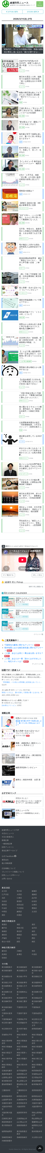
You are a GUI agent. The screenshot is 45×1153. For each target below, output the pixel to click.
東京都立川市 (7, 982)
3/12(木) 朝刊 (32, 12)
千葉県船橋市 (7, 1019)
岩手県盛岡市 (22, 1070)
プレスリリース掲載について (13, 872)
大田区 (19, 894)
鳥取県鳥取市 (7, 1122)
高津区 (4, 954)
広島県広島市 (7, 1118)
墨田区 (4, 905)
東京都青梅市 (37, 967)
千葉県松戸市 (22, 1019)
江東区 (19, 898)
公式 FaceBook (8, 856)
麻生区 (4, 951)
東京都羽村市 (37, 986)
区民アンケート (8, 847)
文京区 (34, 911)
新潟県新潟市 (7, 1081)
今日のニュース (8, 833)
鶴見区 (34, 935)
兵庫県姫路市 (37, 1100)
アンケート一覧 (37, 664)
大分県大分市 (37, 1137)
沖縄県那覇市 (7, 1141)
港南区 (4, 931)
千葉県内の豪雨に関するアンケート (21, 645)
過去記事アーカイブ (9, 850)
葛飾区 (34, 894)
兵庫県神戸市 (22, 1100)
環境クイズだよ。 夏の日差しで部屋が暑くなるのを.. (21, 692)
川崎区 (19, 951)
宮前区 (4, 958)
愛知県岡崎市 (37, 1081)
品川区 (34, 898)
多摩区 (19, 954)
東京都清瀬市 (7, 970)
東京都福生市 (37, 998)
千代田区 (20, 908)
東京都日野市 (7, 998)
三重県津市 (6, 1090)
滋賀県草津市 (22, 1112)
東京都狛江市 (37, 976)
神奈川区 (20, 928)
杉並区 (34, 901)
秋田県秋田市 (37, 1070)
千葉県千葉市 (22, 1013)
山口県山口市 (22, 1122)
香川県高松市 (7, 1125)
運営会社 (5, 860)
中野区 (4, 911)
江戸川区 (5, 894)
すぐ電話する (8, 575)
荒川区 (19, 891)
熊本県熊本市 (37, 1131)
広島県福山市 (22, 1118)
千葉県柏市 (36, 1007)
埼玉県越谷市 (22, 1023)
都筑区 (19, 935)
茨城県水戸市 (7, 1035)
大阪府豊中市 (37, 1106)
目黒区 (19, 915)
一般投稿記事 (7, 844)
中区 (18, 938)
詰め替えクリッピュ (9, 705)
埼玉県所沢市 (7, 1029)
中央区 (4, 908)
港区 (3, 915)
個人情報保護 (7, 863)
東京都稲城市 (22, 967)
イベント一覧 (38, 634)
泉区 (33, 924)
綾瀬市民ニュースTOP (10, 830)
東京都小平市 (22, 976)
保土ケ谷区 (6, 941)
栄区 (33, 931)
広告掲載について (9, 868)
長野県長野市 (37, 1090)
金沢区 (34, 928)
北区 (3, 898)
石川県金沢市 (37, 1077)
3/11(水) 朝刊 (12, 12)
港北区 (19, 931)
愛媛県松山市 (37, 1122)
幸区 (33, 951)
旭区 (18, 924)
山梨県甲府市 (7, 1100)
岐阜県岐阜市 (37, 1084)
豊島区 (34, 908)
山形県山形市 (7, 1077)
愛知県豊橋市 (7, 1084)
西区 (33, 938)
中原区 (34, 954)
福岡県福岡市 (7, 1131)
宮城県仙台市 (37, 1074)
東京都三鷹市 (22, 1001)
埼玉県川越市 (7, 1023)
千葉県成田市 (37, 1013)
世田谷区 (20, 905)
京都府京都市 (7, 1103)
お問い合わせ (7, 878)
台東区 (34, 905)
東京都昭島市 (7, 967)
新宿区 (19, 901)
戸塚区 (4, 938)
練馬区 (19, 911)
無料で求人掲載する (36, 587)
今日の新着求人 (8, 837)
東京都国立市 (22, 970)
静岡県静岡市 (7, 1096)
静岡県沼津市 (22, 1096)
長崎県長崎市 (22, 1137)
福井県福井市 (22, 1077)
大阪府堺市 (21, 1106)
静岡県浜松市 (37, 1096)
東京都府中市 (22, 998)
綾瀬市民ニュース (19, 2)
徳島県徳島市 (22, 1125)
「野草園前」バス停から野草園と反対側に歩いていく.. (21, 682)
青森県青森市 (7, 1074)
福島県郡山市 (22, 1074)
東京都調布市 (37, 982)
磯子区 (4, 928)
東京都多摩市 (22, 982)
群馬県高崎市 (37, 1029)
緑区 (18, 941)
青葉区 (4, 924)
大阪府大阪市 (37, 1103)
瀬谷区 (4, 935)
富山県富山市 (22, 1081)
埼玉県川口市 (37, 1019)
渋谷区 (4, 901)
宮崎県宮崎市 (7, 1137)
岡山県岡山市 (37, 1118)
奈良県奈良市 (22, 1103)
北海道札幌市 (7, 1070)
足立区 (4, 891)
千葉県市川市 (22, 1007)
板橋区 (34, 891)
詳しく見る (37, 575)
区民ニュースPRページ (11, 875)
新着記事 (5, 840)
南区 (33, 941)
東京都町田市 (7, 1001)
